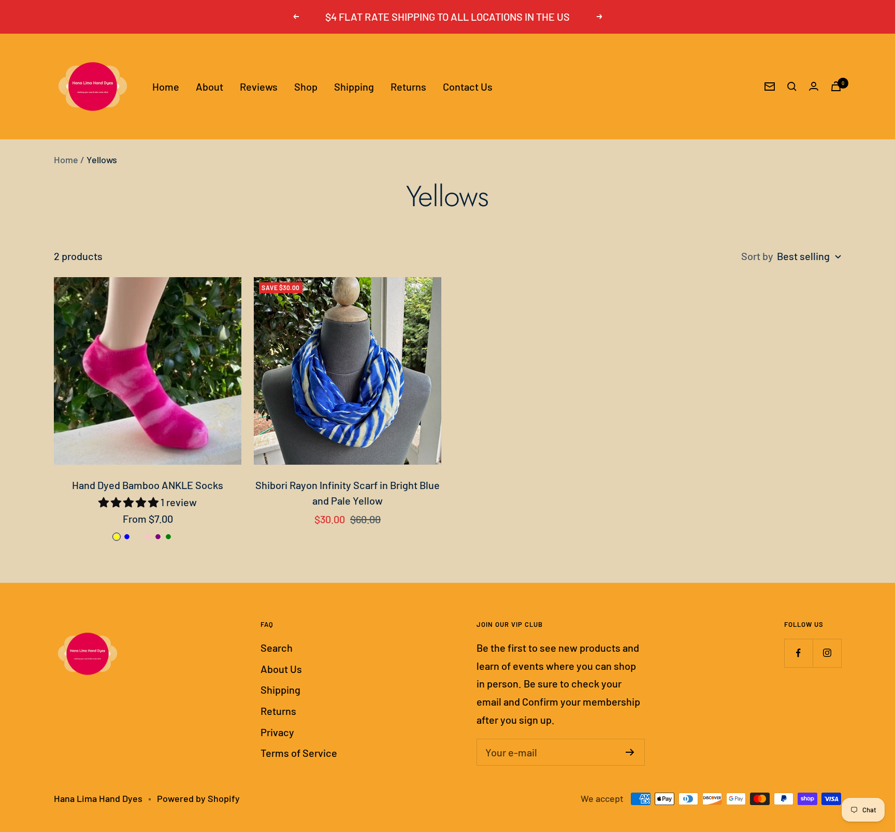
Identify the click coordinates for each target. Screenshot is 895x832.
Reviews (259, 86)
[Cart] (836, 86)
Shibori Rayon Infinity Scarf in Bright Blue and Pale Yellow (347, 493)
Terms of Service (299, 753)
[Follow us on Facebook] (798, 653)
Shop (305, 86)
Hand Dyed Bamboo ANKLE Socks (147, 485)
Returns (408, 86)
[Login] (813, 86)
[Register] (630, 752)
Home (165, 86)
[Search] (792, 86)
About (209, 86)
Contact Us (468, 86)
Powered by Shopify (198, 798)
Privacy (277, 732)
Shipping (354, 86)
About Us (281, 669)
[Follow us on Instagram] (827, 653)
